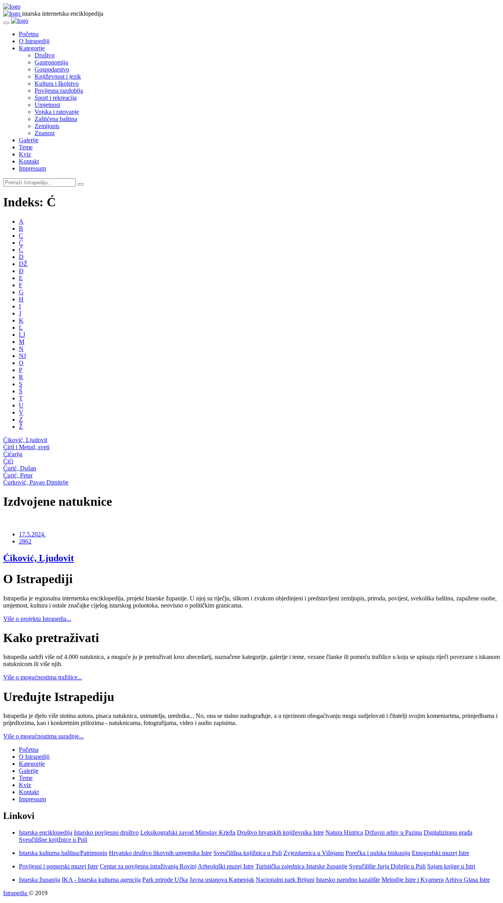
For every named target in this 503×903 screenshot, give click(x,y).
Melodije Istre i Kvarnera (413, 879)
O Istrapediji (34, 41)
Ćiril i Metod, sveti (26, 447)
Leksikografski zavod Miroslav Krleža (187, 832)
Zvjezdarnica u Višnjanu (313, 853)
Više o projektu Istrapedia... (37, 618)
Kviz (25, 154)
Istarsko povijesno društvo (106, 832)
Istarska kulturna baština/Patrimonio (63, 853)
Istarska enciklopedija (45, 832)
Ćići (8, 461)
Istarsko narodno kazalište (348, 879)
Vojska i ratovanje (57, 111)
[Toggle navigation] (6, 23)
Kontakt (29, 161)
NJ (22, 355)
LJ (22, 334)
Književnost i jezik (58, 76)
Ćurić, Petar (18, 475)
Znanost (45, 133)
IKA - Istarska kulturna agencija (101, 879)
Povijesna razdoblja (59, 90)
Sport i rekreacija (56, 97)
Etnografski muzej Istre (440, 853)
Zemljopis (47, 126)
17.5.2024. (32, 534)
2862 (25, 541)
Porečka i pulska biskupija (377, 853)
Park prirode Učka (165, 879)
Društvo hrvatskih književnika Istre (280, 832)
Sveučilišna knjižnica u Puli (247, 853)
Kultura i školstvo (57, 83)
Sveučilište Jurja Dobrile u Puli (387, 866)
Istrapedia (16, 893)
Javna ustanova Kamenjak (221, 879)
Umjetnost (47, 104)
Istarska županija (39, 879)
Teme (26, 147)
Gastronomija (51, 62)
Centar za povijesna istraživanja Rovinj (148, 866)
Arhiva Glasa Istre (467, 879)
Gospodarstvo (52, 69)
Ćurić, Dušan (19, 468)
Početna (29, 34)
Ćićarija (12, 454)
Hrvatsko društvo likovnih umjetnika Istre (160, 853)
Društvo (45, 55)
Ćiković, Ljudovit (25, 440)
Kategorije (32, 48)
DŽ (23, 264)
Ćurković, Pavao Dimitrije (35, 482)
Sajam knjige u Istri (451, 866)
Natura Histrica (344, 832)
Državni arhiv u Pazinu (393, 832)
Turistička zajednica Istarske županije (301, 866)
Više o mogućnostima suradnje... (43, 736)
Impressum (32, 168)
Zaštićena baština (56, 119)
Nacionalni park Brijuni (285, 879)
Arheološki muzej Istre (226, 866)
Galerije (29, 140)
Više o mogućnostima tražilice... (42, 677)
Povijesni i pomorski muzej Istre (58, 866)
